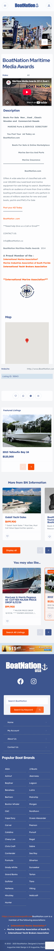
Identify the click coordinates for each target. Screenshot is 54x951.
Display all (11, 550)
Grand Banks (11, 874)
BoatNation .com (11, 218)
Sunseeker (34, 867)
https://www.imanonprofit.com (17, 916)
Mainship (33, 797)
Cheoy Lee (10, 839)
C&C (7, 811)
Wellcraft (33, 895)
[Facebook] (20, 681)
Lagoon (33, 783)
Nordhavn (34, 811)
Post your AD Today (12, 207)
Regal (32, 839)
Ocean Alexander (37, 818)
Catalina (9, 832)
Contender (10, 853)
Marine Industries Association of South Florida (26, 263)
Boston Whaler (12, 804)
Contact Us (13, 747)
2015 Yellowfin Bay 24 (16, 452)
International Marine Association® (20, 259)
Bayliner (9, 783)
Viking (32, 888)
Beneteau (9, 790)
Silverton (33, 860)
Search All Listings (15, 632)
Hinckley (9, 895)
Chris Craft (10, 846)
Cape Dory (10, 818)
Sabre (32, 846)
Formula (9, 860)
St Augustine (34, 947)
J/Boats (33, 769)
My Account (13, 730)
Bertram (9, 797)
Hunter (8, 902)
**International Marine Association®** (25, 279)
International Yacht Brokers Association (25, 266)
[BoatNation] (27, 5)
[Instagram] (33, 681)
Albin (7, 769)
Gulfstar (9, 881)
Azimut (8, 776)
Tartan (32, 874)
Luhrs (32, 790)
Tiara (31, 881)
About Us (12, 739)
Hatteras (9, 888)
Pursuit (32, 832)
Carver (8, 825)
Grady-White (11, 867)
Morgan (33, 804)
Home (10, 722)
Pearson (33, 825)
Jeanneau (34, 776)
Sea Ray (33, 853)
